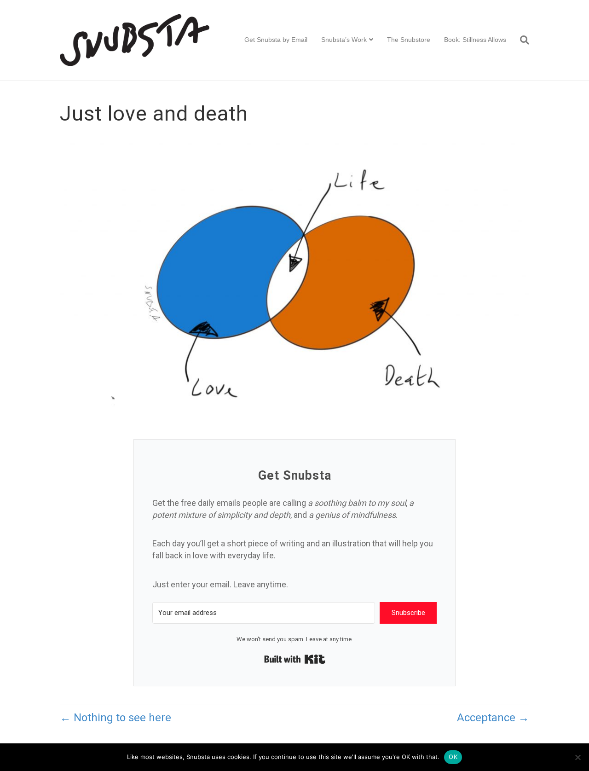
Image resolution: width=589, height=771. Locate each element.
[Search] (521, 40)
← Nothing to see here (115, 717)
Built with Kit (294, 659)
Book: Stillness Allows (475, 39)
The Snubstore (408, 39)
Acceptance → (493, 717)
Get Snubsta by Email (275, 39)
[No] (577, 757)
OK (453, 756)
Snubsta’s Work (344, 39)
